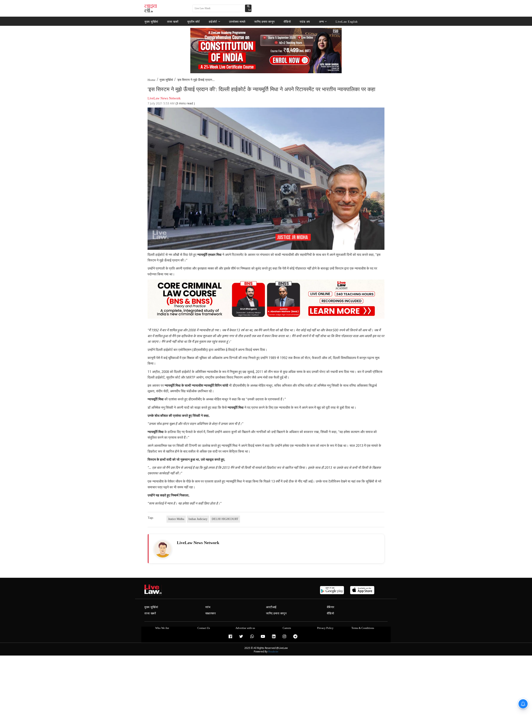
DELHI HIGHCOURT (225, 519)
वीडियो (287, 21)
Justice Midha (176, 519)
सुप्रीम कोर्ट (193, 21)
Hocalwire (273, 651)
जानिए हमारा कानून (264, 21)
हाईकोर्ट (213, 21)
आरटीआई (271, 607)
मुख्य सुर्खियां (151, 21)
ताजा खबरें (173, 21)
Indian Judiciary (197, 519)
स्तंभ (208, 607)
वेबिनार (330, 607)
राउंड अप (305, 21)
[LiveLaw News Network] (162, 549)
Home (151, 80)
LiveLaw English (347, 21)
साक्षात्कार (210, 613)
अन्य (321, 21)
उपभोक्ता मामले (237, 21)
